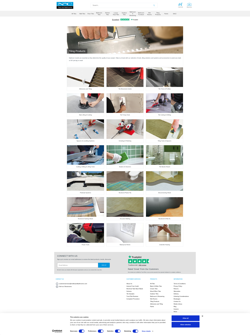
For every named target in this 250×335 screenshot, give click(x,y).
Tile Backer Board (164, 167)
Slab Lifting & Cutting (85, 115)
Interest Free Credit (132, 286)
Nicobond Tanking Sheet (85, 218)
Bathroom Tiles (99, 13)
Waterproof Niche (125, 244)
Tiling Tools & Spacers (164, 141)
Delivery (176, 294)
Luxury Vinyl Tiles (116, 13)
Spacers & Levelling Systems (85, 141)
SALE (174, 13)
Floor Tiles (91, 13)
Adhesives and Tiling (85, 89)
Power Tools (85, 244)
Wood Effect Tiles (155, 291)
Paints (166, 13)
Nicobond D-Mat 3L (164, 218)
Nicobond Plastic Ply (125, 192)
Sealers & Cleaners (125, 167)
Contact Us (177, 301)
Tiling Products (158, 13)
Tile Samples (130, 294)
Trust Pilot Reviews (132, 296)
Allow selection (185, 324)
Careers (176, 309)
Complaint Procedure (133, 299)
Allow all (185, 318)
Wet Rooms (149, 13)
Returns (176, 288)
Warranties (177, 291)
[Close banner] (202, 316)
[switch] (100, 331)
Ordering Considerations (181, 296)
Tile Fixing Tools (125, 115)
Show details (146, 331)
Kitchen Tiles (107, 13)
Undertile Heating (164, 244)
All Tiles (74, 13)
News (175, 311)
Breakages (177, 299)
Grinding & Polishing (125, 141)
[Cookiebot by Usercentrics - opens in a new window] (57, 331)
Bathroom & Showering (132, 13)
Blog (175, 306)
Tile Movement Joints (125, 89)
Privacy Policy (178, 286)
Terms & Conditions (180, 283)
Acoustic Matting (125, 218)
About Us (129, 283)
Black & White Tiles (156, 286)
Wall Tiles (82, 13)
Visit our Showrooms (65, 286)
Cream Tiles (154, 288)
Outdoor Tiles (124, 13)
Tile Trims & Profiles (164, 89)
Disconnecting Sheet (164, 192)
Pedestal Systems (85, 192)
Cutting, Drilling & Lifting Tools (85, 167)
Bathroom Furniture (141, 13)
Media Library (178, 304)
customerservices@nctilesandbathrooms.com (73, 283)
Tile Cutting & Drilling (164, 115)
